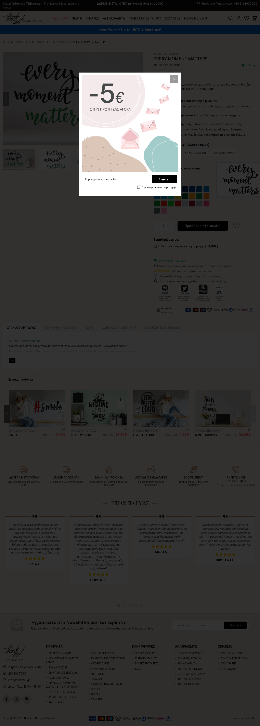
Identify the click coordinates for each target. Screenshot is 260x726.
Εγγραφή (164, 179)
